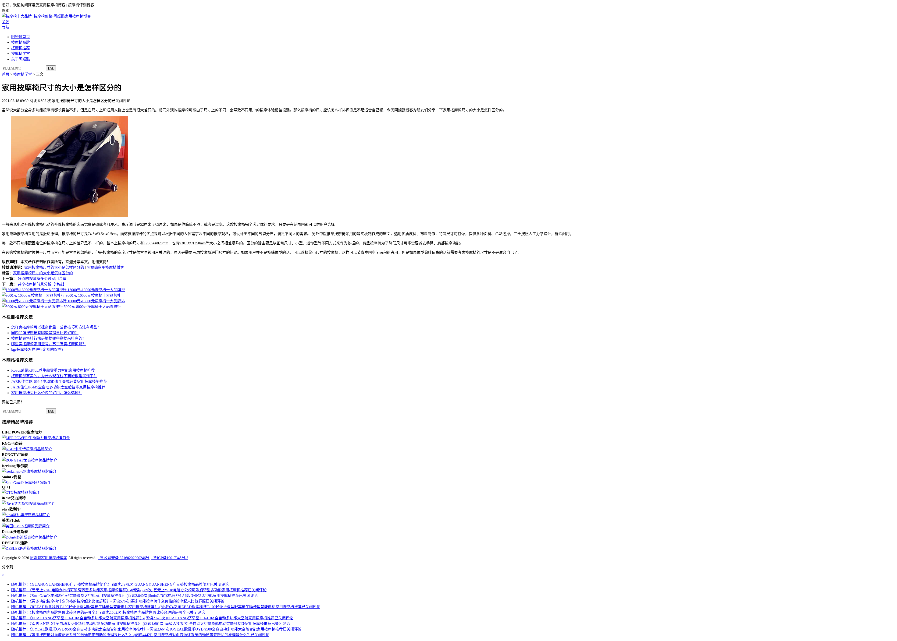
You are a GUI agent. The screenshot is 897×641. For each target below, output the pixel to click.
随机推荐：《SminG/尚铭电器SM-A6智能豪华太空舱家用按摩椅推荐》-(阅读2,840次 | (134, 596)
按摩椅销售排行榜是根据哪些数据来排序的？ (48, 338)
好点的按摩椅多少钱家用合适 (42, 279)
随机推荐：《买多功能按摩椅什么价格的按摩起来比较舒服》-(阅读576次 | (117, 601)
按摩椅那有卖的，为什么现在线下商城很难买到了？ (54, 376)
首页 (5, 74)
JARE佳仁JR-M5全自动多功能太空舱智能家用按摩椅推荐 (58, 387)
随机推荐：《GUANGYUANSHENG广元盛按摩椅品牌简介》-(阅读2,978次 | (120, 584)
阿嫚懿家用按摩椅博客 (105, 267)
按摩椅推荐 (20, 48)
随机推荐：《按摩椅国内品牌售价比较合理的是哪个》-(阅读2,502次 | (108, 612)
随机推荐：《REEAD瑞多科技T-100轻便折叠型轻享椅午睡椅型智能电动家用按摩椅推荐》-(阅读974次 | (165, 607)
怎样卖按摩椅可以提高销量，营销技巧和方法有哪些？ (56, 327)
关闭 (5, 22)
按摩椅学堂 (20, 54)
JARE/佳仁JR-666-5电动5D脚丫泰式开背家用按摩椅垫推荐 (59, 382)
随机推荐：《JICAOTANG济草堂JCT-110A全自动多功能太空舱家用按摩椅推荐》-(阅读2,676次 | (152, 618)
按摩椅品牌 (20, 42)
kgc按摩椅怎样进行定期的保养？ (38, 350)
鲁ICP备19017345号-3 (169, 558)
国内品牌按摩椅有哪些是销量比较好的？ (44, 333)
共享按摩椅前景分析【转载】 (42, 284)
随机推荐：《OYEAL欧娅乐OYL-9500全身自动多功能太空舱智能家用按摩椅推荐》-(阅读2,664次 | (156, 629)
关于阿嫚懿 (20, 59)
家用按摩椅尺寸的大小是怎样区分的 (54, 267)
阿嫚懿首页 (20, 37)
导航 (5, 27)
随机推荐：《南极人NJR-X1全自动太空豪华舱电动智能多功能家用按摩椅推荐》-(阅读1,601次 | (150, 624)
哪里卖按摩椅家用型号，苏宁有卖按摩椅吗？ (48, 344)
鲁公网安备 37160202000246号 (124, 558)
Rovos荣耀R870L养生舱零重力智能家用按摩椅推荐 (53, 370)
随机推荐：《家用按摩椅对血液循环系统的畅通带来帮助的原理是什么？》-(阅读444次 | (140, 635)
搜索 (51, 68)
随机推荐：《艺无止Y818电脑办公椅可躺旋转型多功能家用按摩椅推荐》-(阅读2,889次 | (139, 590)
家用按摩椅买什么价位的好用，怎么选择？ (46, 393)
